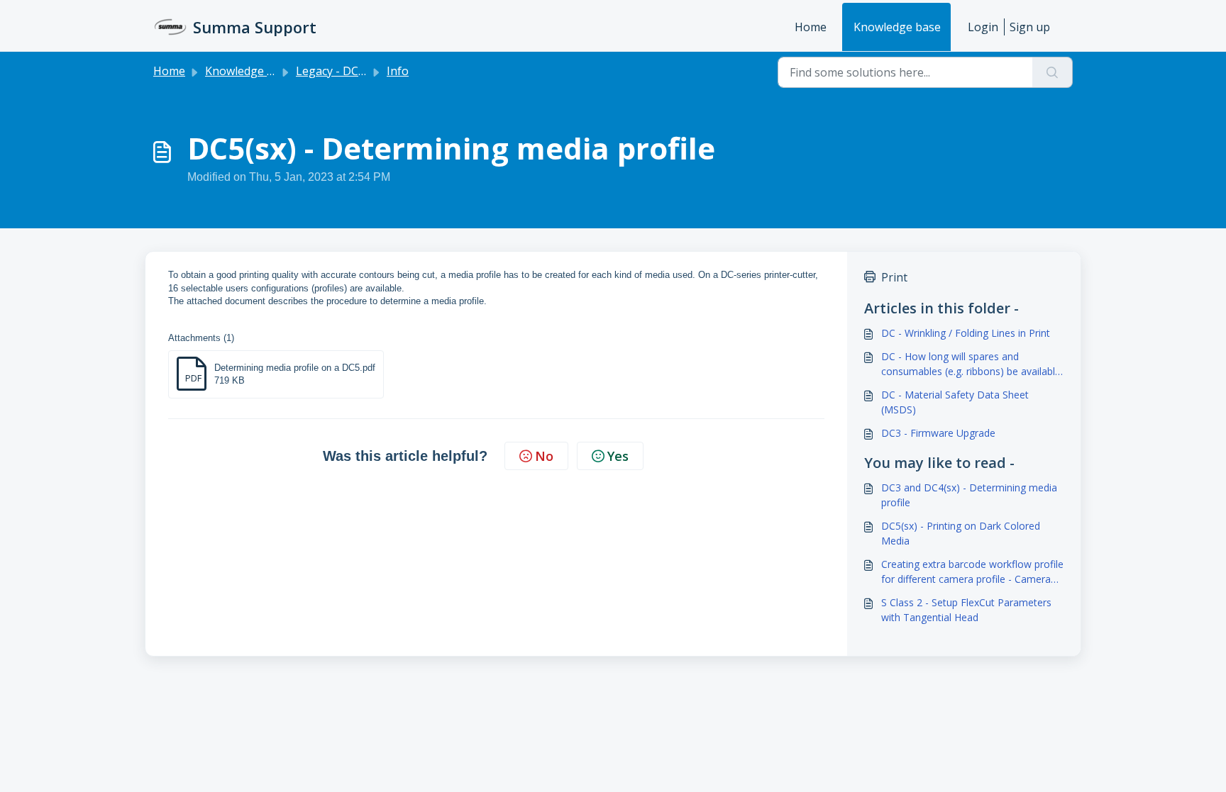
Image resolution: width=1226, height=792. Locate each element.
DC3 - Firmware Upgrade (938, 433)
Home (811, 27)
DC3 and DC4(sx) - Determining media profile (969, 495)
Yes (618, 455)
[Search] (1052, 72)
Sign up (1030, 27)
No (544, 455)
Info (398, 71)
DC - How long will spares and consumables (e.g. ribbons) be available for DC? (971, 364)
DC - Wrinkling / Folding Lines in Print (965, 333)
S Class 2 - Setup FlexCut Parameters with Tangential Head (966, 610)
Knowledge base (897, 27)
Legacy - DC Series (345, 71)
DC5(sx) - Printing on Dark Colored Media (960, 533)
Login (983, 27)
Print (894, 277)
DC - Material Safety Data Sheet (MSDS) (955, 402)
